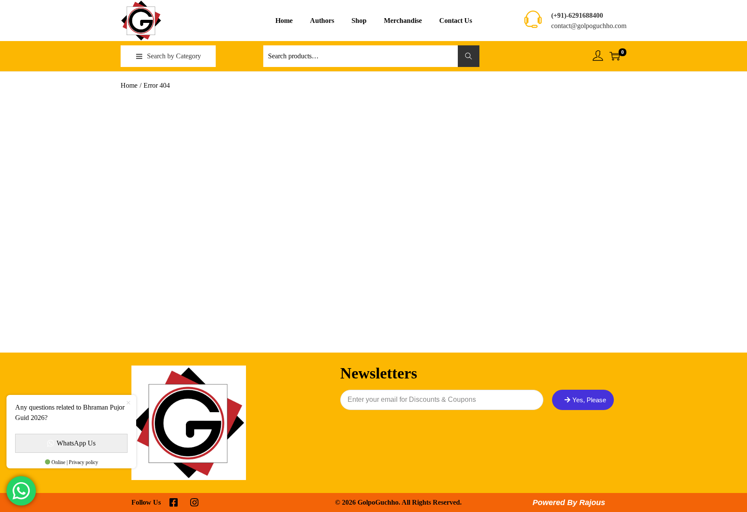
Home (129, 85)
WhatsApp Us (76, 443)
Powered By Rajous (569, 502)
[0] (615, 56)
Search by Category (174, 56)
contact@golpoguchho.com (588, 25)
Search (469, 56)
